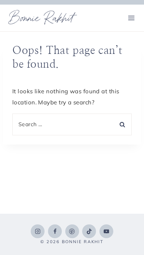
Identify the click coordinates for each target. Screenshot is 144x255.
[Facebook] (55, 231)
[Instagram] (38, 231)
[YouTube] (106, 231)
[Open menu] (131, 18)
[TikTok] (89, 231)
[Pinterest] (72, 231)
